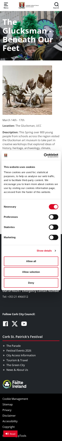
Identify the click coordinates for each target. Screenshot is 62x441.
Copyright (8, 427)
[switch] (53, 217)
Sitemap (7, 404)
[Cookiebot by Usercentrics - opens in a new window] (44, 155)
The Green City (15, 365)
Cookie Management (15, 399)
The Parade (13, 346)
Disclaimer (9, 415)
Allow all (31, 261)
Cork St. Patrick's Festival (22, 336)
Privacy (6, 410)
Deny (31, 282)
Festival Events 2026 (18, 350)
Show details (44, 250)
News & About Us (17, 370)
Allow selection (31, 271)
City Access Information (21, 355)
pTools (22, 436)
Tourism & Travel (17, 360)
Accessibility (10, 421)
